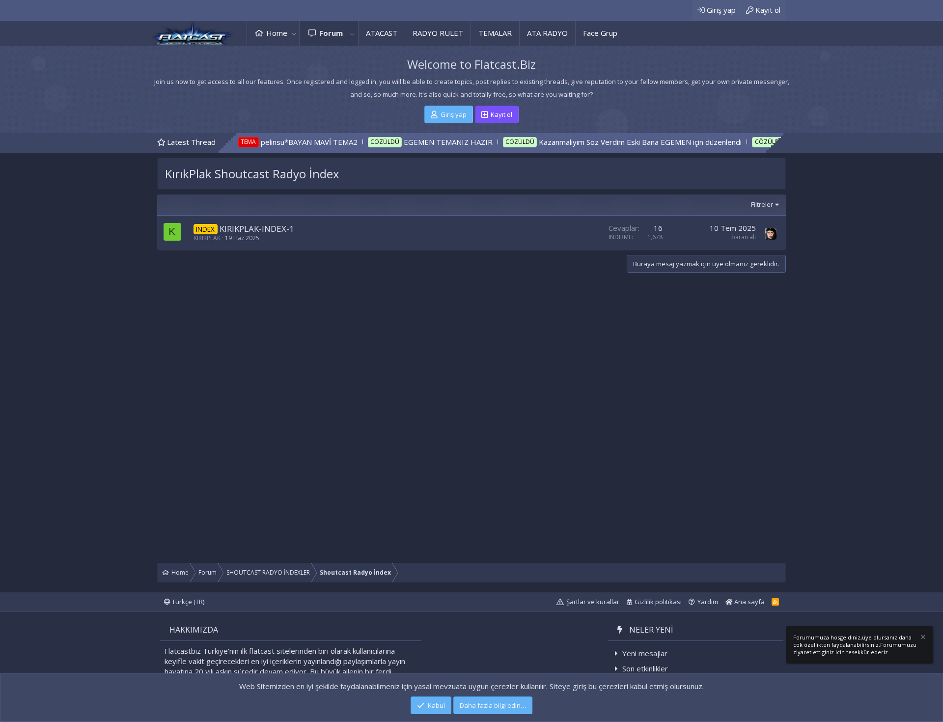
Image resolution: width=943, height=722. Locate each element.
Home (276, 33)
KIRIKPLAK (207, 238)
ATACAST (381, 33)
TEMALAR (495, 33)
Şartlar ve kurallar (592, 601)
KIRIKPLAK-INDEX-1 (257, 228)
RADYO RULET (438, 33)
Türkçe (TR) (187, 601)
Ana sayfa (749, 601)
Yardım (707, 601)
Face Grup (600, 33)
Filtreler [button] (762, 204)
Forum (331, 33)
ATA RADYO (547, 33)
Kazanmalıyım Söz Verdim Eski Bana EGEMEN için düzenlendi (611, 142)
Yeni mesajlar (644, 653)
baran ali (743, 237)
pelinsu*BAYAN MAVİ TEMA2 (279, 142)
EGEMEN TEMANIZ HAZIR (418, 142)
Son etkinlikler (645, 668)
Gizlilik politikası (658, 601)
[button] (293, 33)
